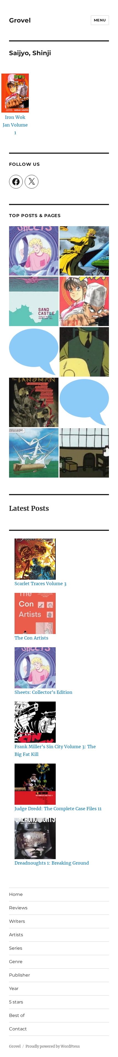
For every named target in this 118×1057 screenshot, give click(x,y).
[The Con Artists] (35, 613)
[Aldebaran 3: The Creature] (33, 453)
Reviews (18, 907)
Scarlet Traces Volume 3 (40, 583)
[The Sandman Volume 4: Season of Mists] (33, 402)
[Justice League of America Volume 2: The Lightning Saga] (84, 402)
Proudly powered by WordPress (53, 1046)
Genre (16, 961)
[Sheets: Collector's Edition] (33, 251)
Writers (17, 921)
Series (15, 948)
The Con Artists (31, 638)
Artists (16, 934)
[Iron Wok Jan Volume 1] (84, 301)
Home (16, 894)
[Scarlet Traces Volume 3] (35, 559)
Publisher (19, 975)
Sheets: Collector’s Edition (43, 692)
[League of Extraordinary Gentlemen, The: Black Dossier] (84, 251)
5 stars (16, 1002)
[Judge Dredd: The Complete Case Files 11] (35, 784)
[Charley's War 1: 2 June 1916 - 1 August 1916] (33, 352)
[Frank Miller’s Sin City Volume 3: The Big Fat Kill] (35, 722)
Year (13, 988)
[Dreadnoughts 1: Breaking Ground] (35, 838)
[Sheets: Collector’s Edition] (35, 667)
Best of (16, 1015)
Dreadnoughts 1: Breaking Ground (52, 863)
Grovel (20, 20)
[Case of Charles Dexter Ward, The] (84, 352)
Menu (100, 20)
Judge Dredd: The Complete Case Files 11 (58, 808)
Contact (18, 1028)
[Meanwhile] (84, 453)
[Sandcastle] (33, 301)
